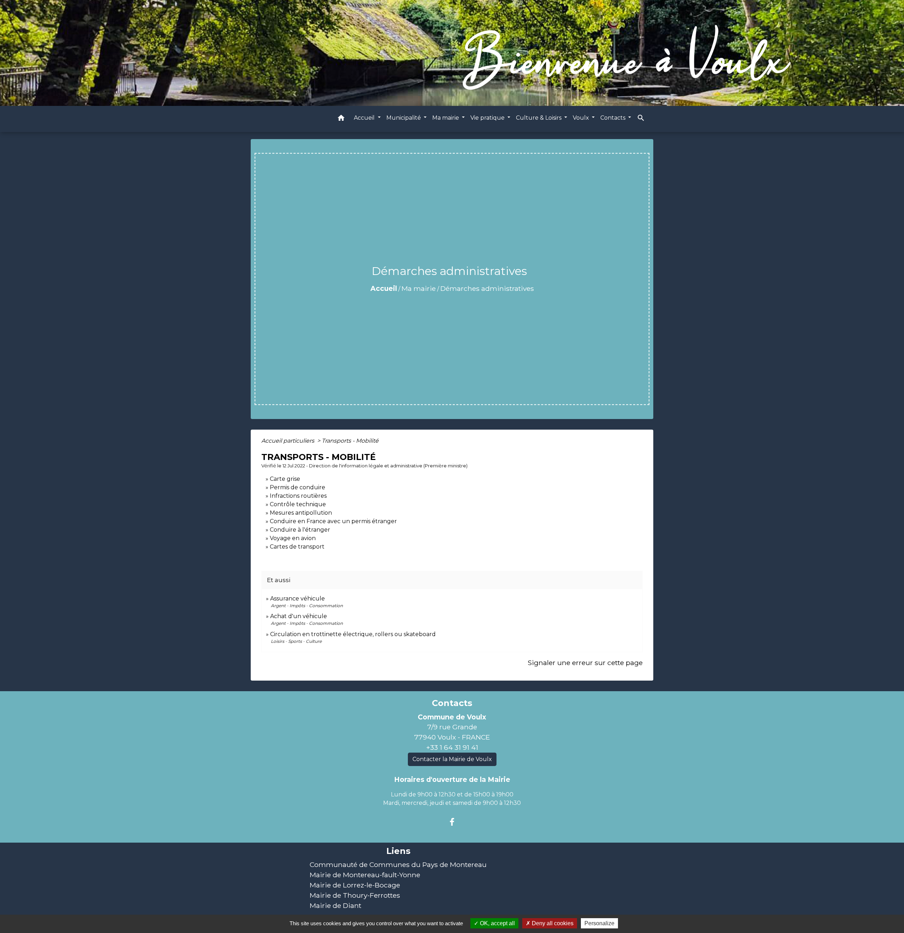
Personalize (599, 923)
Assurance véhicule (297, 598)
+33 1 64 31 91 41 (452, 747)
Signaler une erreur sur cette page (585, 662)
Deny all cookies (551, 923)
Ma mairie (419, 288)
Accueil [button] (365, 117)
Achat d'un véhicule (298, 616)
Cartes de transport (297, 546)
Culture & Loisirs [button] (539, 117)
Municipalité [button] (404, 117)
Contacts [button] (613, 117)
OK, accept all (496, 923)
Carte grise (285, 479)
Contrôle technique (298, 504)
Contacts (452, 703)
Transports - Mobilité (350, 440)
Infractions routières (298, 495)
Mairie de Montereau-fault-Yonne (365, 875)
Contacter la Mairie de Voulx (452, 759)
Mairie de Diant (335, 905)
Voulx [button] (581, 117)
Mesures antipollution (301, 512)
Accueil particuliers (288, 440)
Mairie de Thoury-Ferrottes (355, 895)
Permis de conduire (297, 487)
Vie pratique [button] (488, 117)
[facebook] (452, 822)
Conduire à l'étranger (300, 529)
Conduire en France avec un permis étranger (333, 521)
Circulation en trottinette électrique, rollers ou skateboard (353, 634)
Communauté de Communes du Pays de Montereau (398, 864)
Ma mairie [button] (446, 117)
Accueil (383, 288)
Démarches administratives (487, 288)
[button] (341, 119)
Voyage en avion (293, 538)
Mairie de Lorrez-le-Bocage (355, 885)
